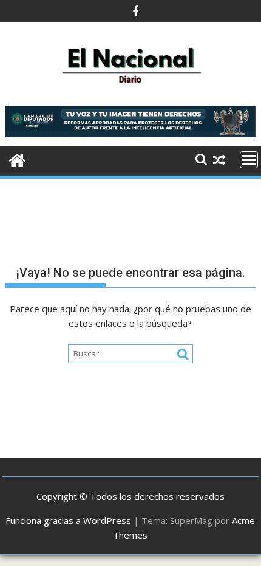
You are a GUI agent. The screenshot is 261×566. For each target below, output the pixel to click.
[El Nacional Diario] (17, 158)
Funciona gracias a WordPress (68, 520)
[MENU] (249, 159)
